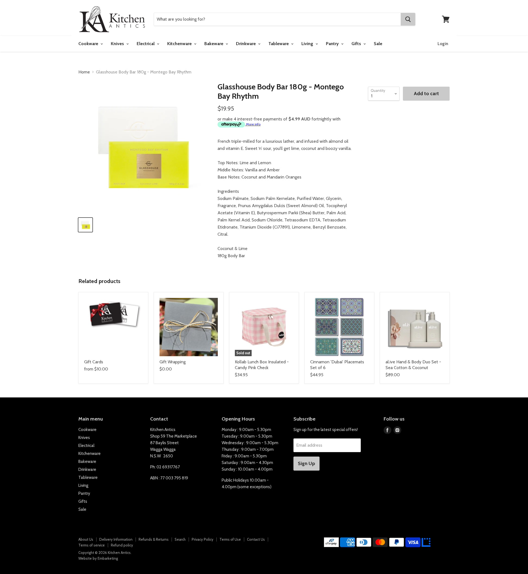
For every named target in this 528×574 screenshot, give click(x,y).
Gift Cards (93, 361)
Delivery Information (116, 539)
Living (307, 43)
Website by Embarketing (98, 558)
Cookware (88, 43)
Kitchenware (180, 43)
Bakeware (214, 43)
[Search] (408, 19)
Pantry (333, 43)
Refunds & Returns (154, 539)
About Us (85, 539)
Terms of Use (230, 539)
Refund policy (122, 545)
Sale (378, 43)
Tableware (279, 43)
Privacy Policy (202, 539)
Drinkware (246, 43)
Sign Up (306, 463)
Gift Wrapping (173, 361)
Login (443, 43)
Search (180, 539)
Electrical (146, 43)
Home (84, 72)
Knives (118, 43)
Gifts (356, 43)
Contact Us (256, 539)
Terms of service (91, 545)
